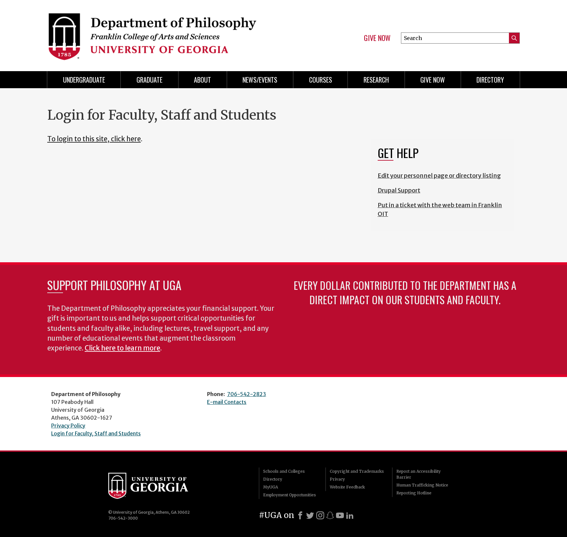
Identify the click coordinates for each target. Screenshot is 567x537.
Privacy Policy (68, 425)
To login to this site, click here (94, 139)
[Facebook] (300, 515)
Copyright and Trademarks (357, 471)
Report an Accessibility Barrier (418, 474)
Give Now (377, 38)
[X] (310, 515)
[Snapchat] (330, 515)
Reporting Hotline (413, 492)
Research (376, 80)
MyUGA (270, 487)
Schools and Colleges (284, 471)
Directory (490, 80)
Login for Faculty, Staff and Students (96, 433)
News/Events (259, 80)
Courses (320, 80)
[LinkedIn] (350, 515)
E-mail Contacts (226, 402)
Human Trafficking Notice (422, 485)
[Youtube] (340, 515)
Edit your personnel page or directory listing (439, 175)
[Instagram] (320, 515)
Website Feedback (347, 487)
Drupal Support (399, 190)
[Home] (162, 33)
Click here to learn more (122, 348)
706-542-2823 (246, 394)
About (202, 80)
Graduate (149, 80)
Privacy (337, 479)
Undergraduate (84, 80)
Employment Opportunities (289, 494)
